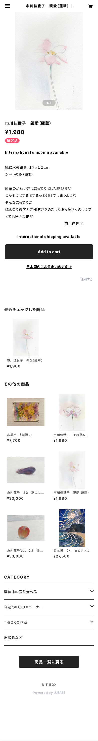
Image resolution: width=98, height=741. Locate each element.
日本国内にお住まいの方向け (49, 267)
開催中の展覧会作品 (20, 592)
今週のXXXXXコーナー (23, 607)
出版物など (13, 638)
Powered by (43, 693)
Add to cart (49, 251)
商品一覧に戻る (49, 661)
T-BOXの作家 (15, 622)
